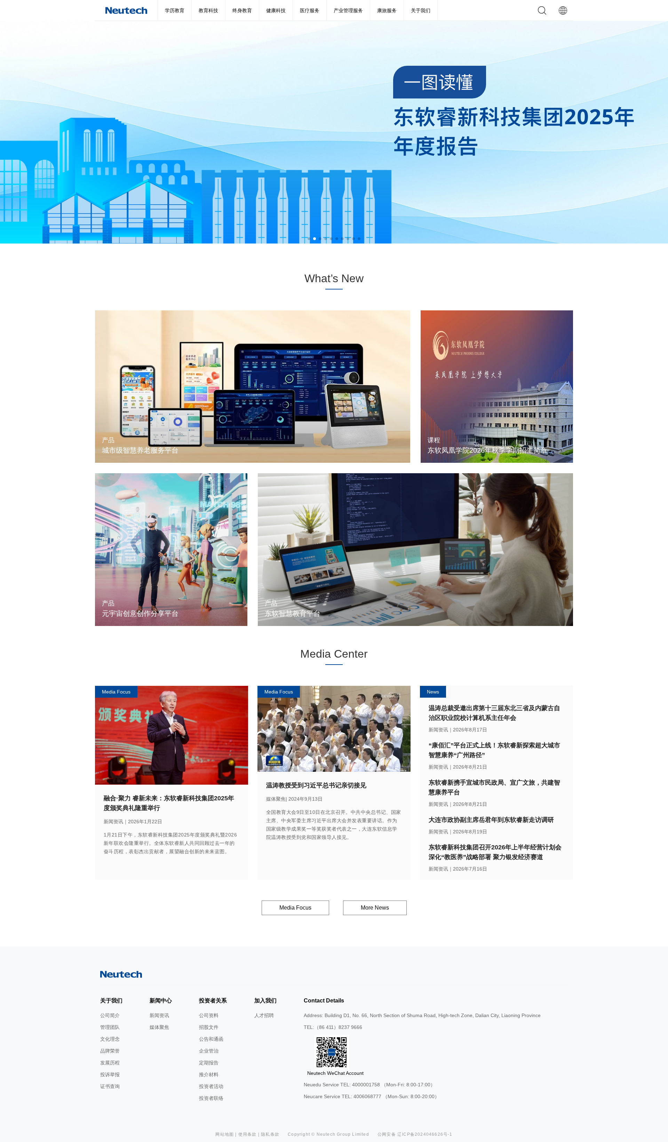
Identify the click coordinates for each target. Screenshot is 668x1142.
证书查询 (110, 1086)
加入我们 (265, 1001)
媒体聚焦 (159, 1027)
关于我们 (420, 10)
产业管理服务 (348, 10)
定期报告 (208, 1062)
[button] (309, 238)
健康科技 (276, 10)
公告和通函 (211, 1039)
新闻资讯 (159, 1015)
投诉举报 (110, 1074)
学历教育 (174, 10)
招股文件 (208, 1027)
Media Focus (295, 908)
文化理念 (110, 1039)
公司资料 (208, 1015)
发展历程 (110, 1062)
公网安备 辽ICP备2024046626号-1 (415, 1134)
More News (375, 908)
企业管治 (208, 1051)
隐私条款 (270, 1134)
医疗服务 (309, 10)
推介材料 (208, 1074)
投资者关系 (213, 1001)
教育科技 (208, 10)
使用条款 (247, 1134)
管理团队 (110, 1027)
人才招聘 (264, 1015)
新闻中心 (161, 1001)
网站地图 (224, 1134)
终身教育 (242, 10)
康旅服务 (387, 10)
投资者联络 (211, 1098)
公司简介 (110, 1015)
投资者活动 (211, 1086)
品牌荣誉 (110, 1051)
